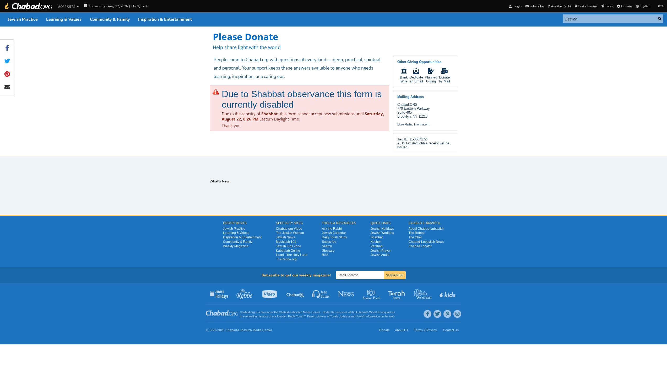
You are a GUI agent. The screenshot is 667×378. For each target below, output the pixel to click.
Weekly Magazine (235, 246)
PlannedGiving (431, 79)
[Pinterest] (447, 314)
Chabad (284, 312)
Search (327, 246)
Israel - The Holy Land (291, 255)
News (346, 293)
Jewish (360, 316)
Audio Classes (320, 293)
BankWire (404, 79)
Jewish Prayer (381, 251)
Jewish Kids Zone (288, 246)
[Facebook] (427, 314)
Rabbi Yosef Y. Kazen (301, 316)
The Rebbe (417, 233)
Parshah (377, 246)
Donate (626, 6)
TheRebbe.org (286, 259)
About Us (401, 330)
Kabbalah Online (288, 251)
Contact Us (451, 330)
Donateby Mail (444, 79)
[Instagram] (457, 314)
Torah (334, 316)
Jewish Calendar (334, 233)
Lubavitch (296, 312)
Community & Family (110, 19)
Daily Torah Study (334, 237)
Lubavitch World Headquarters (375, 312)
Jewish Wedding (382, 233)
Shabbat (377, 237)
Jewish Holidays (382, 228)
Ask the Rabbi (561, 6)
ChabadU (295, 293)
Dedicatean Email (416, 79)
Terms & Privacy (425, 330)
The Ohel (415, 237)
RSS (325, 255)
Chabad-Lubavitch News (426, 242)
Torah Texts (397, 293)
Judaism (344, 316)
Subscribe (329, 242)
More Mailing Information (412, 124)
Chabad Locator (420, 246)
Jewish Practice (23, 19)
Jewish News (285, 237)
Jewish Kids (448, 293)
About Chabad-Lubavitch (426, 228)
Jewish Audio (380, 255)
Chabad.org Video (289, 228)
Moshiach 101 (286, 242)
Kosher (376, 242)
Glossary (328, 251)
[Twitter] (437, 314)
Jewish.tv (270, 293)
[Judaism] (28, 6)
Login (517, 6)
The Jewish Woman (290, 233)
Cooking (371, 293)
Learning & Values (64, 19)
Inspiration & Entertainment (165, 19)
